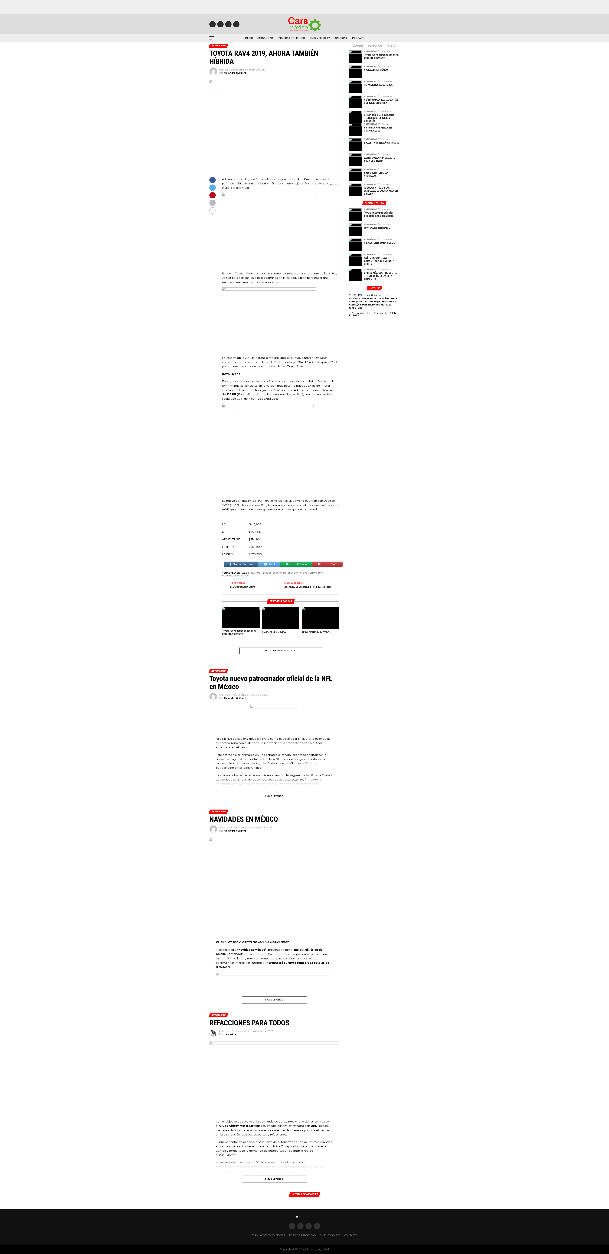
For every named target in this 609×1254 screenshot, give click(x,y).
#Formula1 (369, 301)
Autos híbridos (262, 573)
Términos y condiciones (268, 1235)
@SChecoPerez (386, 301)
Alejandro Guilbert (235, 72)
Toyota (293, 573)
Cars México (231, 1034)
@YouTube (356, 307)
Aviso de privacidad (302, 1235)
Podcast (358, 38)
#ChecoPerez (390, 298)
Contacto (351, 1235)
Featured (280, 573)
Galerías (341, 38)
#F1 (363, 298)
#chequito (355, 301)
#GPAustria (373, 298)
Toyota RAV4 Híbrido (236, 576)
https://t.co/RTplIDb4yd (364, 304)
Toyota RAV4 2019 (312, 573)
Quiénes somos (330, 1235)
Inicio (249, 38)
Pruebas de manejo (291, 38)
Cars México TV (319, 38)
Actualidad (265, 38)
